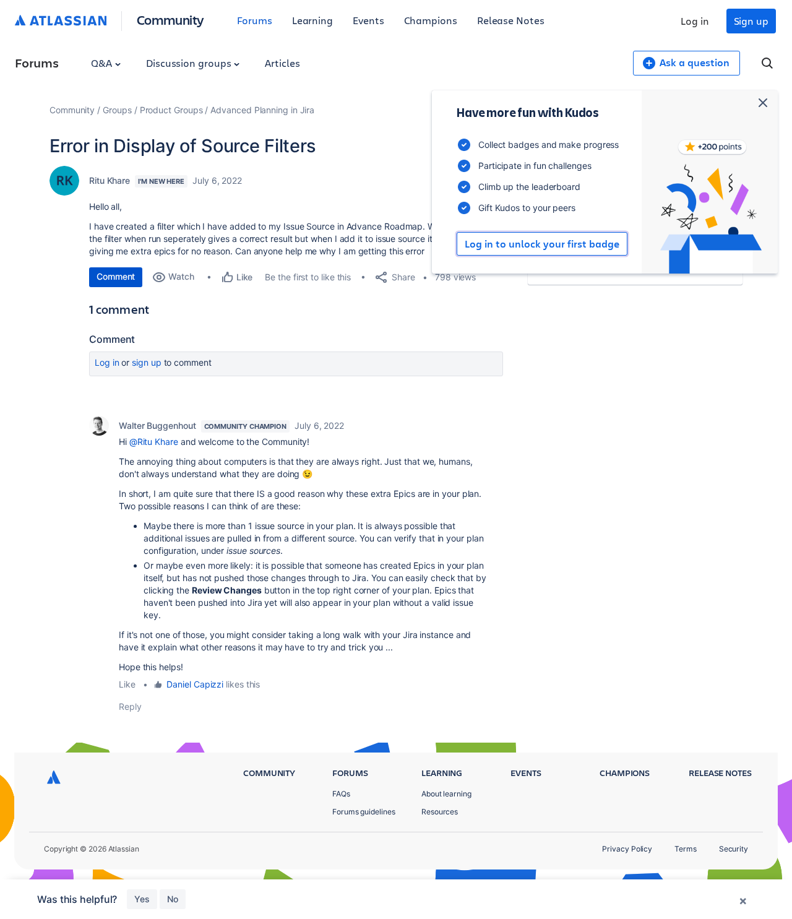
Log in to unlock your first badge (542, 244)
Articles (282, 62)
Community (170, 19)
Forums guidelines (363, 811)
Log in (695, 20)
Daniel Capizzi (194, 684)
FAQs (341, 793)
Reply (130, 706)
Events (368, 20)
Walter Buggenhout (157, 425)
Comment (116, 276)
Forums (254, 20)
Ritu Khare (109, 180)
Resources (439, 811)
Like (127, 684)
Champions (430, 20)
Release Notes (510, 20)
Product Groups (171, 110)
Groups (117, 110)
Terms (685, 848)
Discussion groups (190, 62)
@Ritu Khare (153, 441)
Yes (142, 899)
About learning (446, 793)
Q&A (102, 62)
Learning (312, 20)
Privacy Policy (627, 848)
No (172, 899)
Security (733, 848)
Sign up (751, 20)
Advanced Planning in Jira (262, 110)
